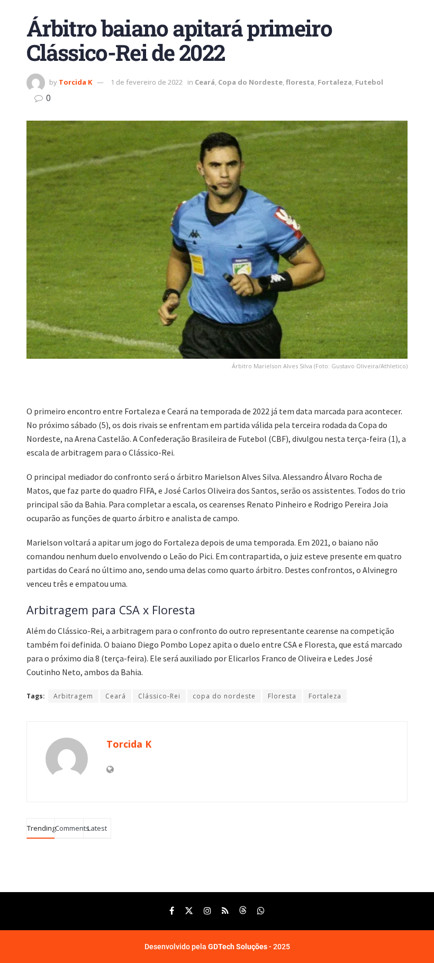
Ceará (205, 82)
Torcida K (75, 82)
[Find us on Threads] (243, 911)
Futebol (369, 82)
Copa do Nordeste (250, 82)
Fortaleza (335, 82)
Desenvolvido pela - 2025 (217, 946)
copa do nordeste (224, 696)
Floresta (282, 696)
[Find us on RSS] (225, 911)
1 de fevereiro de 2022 (147, 82)
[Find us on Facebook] (171, 911)
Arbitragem (73, 696)
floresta (300, 82)
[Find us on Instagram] (207, 911)
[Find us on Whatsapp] (261, 911)
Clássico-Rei (159, 696)
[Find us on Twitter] (189, 911)
